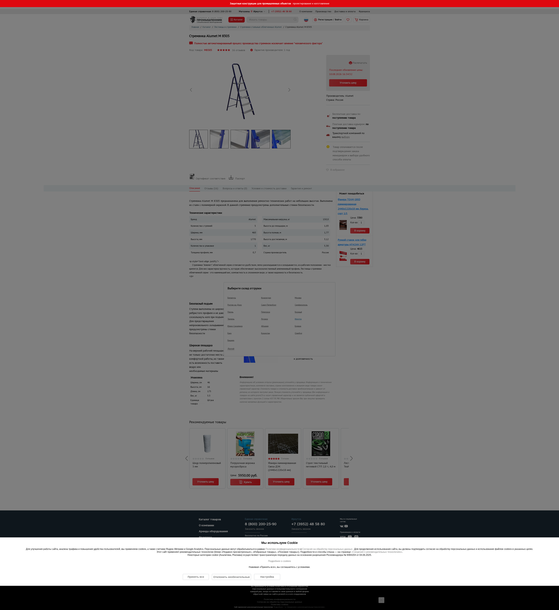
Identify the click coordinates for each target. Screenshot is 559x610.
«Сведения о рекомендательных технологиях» (376, 552)
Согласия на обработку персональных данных (327, 549)
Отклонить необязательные (231, 576)
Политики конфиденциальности (283, 549)
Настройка (267, 576)
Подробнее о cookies (279, 561)
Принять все (196, 576)
